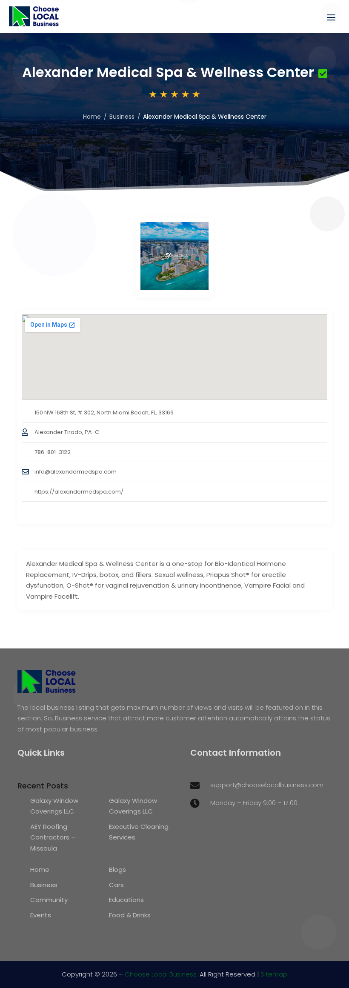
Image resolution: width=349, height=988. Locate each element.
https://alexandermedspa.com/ (78, 492)
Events (40, 915)
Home (92, 116)
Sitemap (273, 974)
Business (121, 116)
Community (49, 899)
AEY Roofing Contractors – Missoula (52, 837)
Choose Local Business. (161, 974)
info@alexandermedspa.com (75, 472)
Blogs (117, 869)
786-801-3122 (52, 452)
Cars (116, 884)
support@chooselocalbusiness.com (266, 784)
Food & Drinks (130, 915)
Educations (126, 899)
